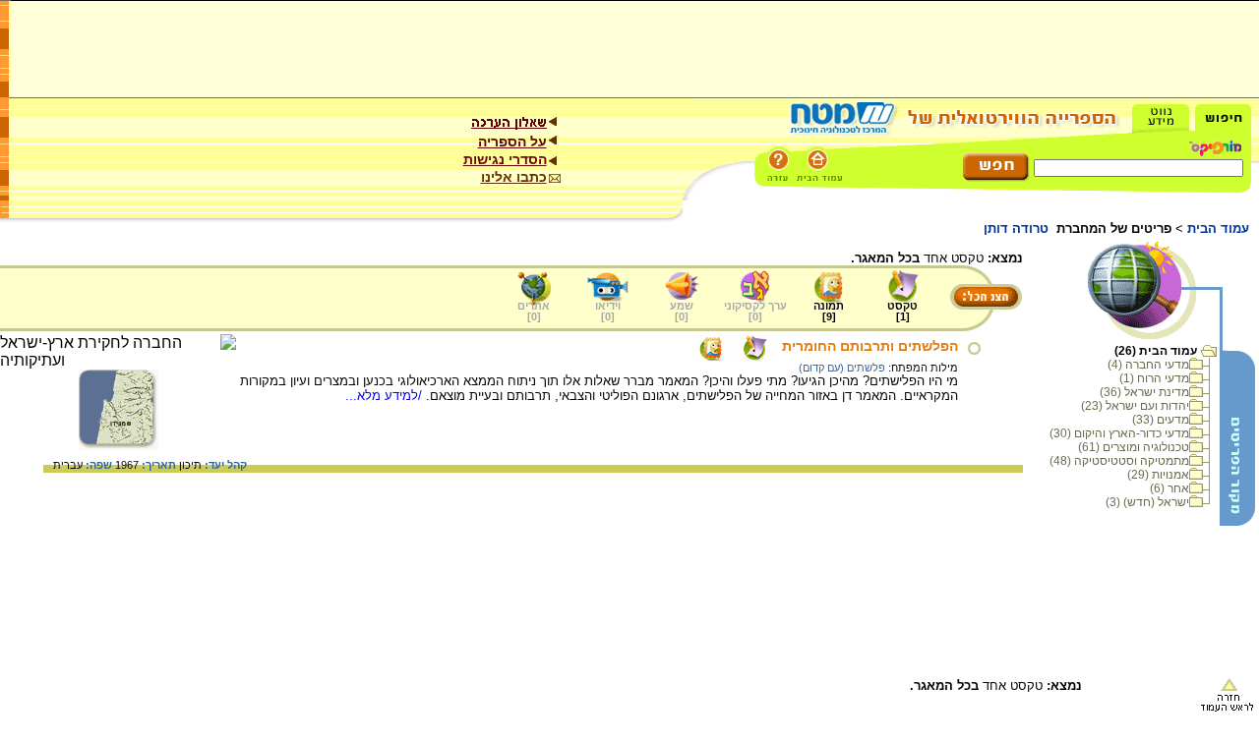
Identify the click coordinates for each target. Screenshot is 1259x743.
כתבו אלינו (514, 177)
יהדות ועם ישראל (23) (1135, 406)
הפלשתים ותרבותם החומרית (870, 346)
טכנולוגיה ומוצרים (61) (1133, 447)
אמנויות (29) (1158, 475)
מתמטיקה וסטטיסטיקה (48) (1119, 461)
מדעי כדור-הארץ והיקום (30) (1119, 433)
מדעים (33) (1160, 420)
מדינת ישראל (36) (1144, 392)
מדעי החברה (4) (1148, 365)
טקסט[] (902, 311)
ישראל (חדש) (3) (1147, 502)
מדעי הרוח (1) (1154, 378)
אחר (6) (1169, 488)
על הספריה (512, 141)
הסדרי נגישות (505, 159)
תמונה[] (828, 311)
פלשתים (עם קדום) (842, 367)
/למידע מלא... (385, 395)
